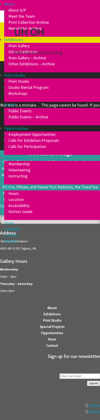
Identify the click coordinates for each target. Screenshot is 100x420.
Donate (10, 241)
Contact (11, 235)
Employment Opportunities (32, 134)
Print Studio (14, 75)
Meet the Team (21, 16)
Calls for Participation (27, 146)
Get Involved (15, 157)
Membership (19, 164)
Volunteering (19, 170)
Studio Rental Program (28, 87)
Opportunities (16, 128)
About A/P (17, 10)
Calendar (12, 229)
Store (9, 223)
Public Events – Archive (28, 117)
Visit (8, 187)
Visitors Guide (20, 211)
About (9, 4)
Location (16, 199)
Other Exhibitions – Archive (31, 64)
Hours (13, 193)
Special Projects (52, 327)
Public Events (20, 110)
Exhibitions (13, 39)
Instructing (17, 176)
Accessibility (19, 205)
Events (10, 104)
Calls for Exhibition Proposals (33, 140)
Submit (93, 383)
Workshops (18, 93)
